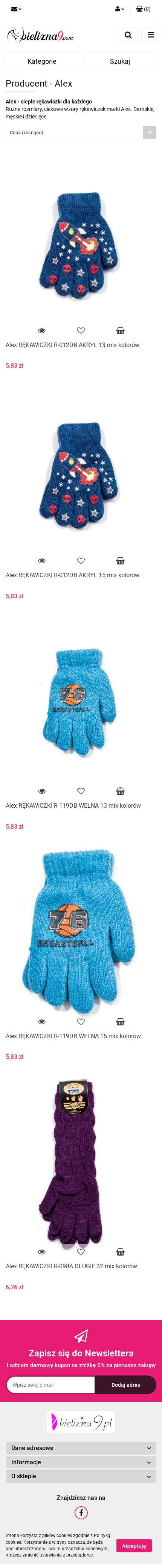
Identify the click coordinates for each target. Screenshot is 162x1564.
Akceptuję (134, 1546)
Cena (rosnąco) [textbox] (26, 132)
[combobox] (81, 132)
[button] (143, 9)
